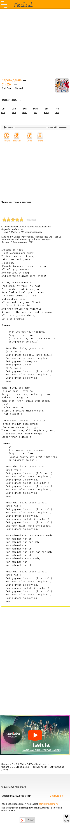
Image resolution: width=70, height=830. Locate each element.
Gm (14, 112)
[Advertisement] (35, 43)
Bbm (46, 112)
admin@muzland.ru (48, 804)
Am (35, 112)
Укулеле (17, 141)
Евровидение (11, 80)
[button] (35, 735)
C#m (14, 108)
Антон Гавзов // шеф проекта (35, 226)
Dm (25, 108)
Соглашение (56, 796)
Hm (57, 112)
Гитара (7, 141)
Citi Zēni (7, 84)
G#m (24, 112)
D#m (35, 108)
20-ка (29, 141)
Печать (40, 141)
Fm (57, 108)
